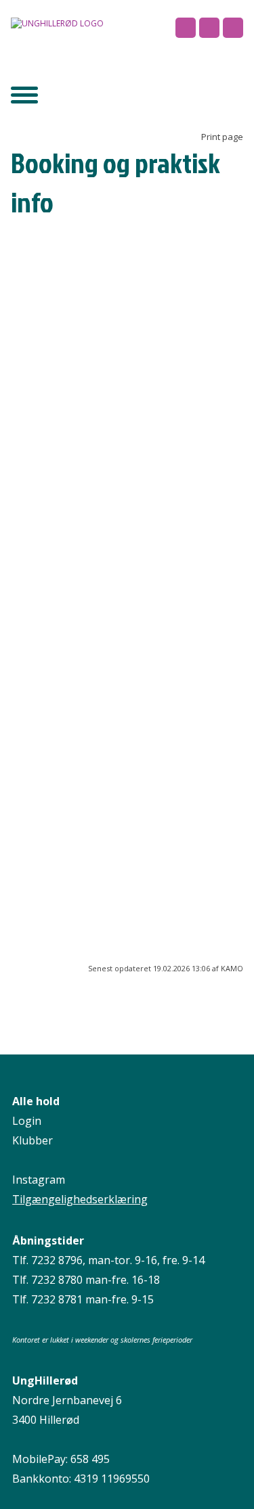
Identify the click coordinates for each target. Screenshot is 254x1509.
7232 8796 (57, 1260)
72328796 (155, 340)
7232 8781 (57, 1299)
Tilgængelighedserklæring (80, 1199)
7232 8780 (57, 1279)
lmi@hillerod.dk (49, 355)
